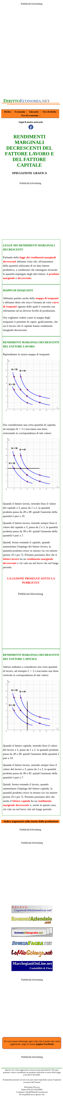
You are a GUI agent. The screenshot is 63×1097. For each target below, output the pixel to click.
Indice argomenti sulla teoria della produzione (31, 821)
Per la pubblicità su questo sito (32, 1094)
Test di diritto (49, 111)
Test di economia (29, 115)
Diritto (7, 111)
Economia (20, 111)
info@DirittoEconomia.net (37, 1092)
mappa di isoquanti (47, 298)
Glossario (34, 111)
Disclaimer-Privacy (32, 1087)
